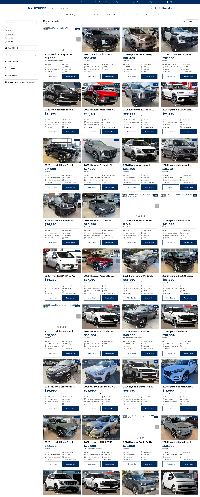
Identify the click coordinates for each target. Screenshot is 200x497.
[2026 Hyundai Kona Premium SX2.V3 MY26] (62, 150)
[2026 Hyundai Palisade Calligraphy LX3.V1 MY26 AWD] (62, 94)
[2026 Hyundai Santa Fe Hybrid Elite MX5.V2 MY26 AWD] (140, 427)
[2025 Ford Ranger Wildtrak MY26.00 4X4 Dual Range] (140, 260)
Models (84, 15)
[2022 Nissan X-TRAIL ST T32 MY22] (101, 427)
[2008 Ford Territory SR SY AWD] (62, 39)
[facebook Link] (167, 2)
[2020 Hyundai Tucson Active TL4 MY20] (179, 371)
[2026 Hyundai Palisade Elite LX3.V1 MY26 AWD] (101, 150)
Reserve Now (70, 76)
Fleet (137, 15)
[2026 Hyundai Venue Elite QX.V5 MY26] (62, 482)
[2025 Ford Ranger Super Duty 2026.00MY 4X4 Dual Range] (179, 39)
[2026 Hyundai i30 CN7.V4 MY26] (101, 205)
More (170, 15)
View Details (53, 76)
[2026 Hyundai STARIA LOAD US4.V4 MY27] (179, 482)
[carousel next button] (78, 39)
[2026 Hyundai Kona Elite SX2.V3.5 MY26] (101, 260)
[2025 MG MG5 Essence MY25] (101, 371)
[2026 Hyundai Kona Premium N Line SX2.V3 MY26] (62, 316)
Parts (159, 15)
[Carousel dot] (60, 50)
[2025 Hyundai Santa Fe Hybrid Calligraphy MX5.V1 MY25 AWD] (140, 205)
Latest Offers (112, 15)
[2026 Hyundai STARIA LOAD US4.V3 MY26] (62, 260)
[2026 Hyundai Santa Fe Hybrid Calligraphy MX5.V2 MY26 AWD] (140, 39)
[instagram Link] (170, 2)
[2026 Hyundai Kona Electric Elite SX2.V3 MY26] (179, 427)
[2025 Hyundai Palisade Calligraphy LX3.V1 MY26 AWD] (101, 39)
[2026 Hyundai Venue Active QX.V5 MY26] (140, 150)
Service (148, 15)
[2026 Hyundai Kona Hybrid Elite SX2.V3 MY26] (101, 94)
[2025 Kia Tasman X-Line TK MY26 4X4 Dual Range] (140, 316)
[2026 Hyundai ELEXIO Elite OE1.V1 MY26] (179, 94)
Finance (126, 15)
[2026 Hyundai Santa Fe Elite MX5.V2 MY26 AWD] (140, 371)
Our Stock (97, 15)
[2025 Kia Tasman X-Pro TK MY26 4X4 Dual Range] (140, 94)
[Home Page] (37, 8)
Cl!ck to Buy (70, 15)
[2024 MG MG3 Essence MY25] (62, 371)
